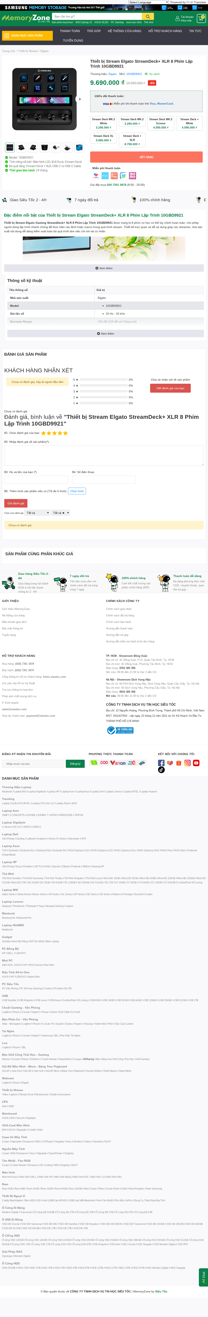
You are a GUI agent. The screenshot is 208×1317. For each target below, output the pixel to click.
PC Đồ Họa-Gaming (31, 988)
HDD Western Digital (157, 1267)
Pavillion (27, 866)
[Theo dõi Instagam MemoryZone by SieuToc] (187, 762)
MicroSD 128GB (166, 878)
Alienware (73, 838)
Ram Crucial (105, 1188)
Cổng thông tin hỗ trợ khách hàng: (34, 676)
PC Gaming (117, 22)
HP (3, 953)
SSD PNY (183, 1244)
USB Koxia (55, 1000)
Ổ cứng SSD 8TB (82, 1244)
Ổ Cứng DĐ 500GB (44, 1212)
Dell (61, 1011)
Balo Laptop (52, 941)
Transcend (26, 1212)
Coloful (32, 1129)
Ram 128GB (75, 1188)
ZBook (65, 866)
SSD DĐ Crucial (10, 1223)
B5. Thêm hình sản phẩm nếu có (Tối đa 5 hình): (44, 491)
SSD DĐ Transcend (134, 1223)
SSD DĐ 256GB (175, 1223)
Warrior (6, 1059)
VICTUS (39, 866)
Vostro (52, 838)
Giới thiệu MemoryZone (16, 608)
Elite (47, 866)
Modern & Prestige (122, 894)
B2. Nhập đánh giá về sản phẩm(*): (27, 441)
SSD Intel (115, 1244)
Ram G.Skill (120, 1188)
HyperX (36, 1011)
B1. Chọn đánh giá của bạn (21, 432)
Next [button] (79, 99)
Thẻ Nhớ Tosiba (53, 878)
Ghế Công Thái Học (123, 1059)
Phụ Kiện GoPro (123, 1200)
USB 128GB (149, 1000)
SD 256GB (83, 882)
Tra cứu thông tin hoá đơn (17, 689)
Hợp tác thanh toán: (28, 715)
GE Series (92, 894)
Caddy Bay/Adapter (12, 1200)
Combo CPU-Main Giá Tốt (57, 988)
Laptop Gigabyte (37, 791)
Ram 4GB (7, 1188)
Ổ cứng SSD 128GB (36, 1239)
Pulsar (45, 1011)
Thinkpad (31, 906)
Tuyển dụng (9, 634)
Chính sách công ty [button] (122, 601)
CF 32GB (132, 882)
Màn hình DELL (28, 1176)
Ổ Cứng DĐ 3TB (104, 1212)
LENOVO (21, 953)
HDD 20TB (138, 1267)
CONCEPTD (18, 815)
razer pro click (134, 22)
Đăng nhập (186, 20)
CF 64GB (144, 882)
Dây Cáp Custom (124, 1023)
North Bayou (110, 1070)
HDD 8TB (84, 1267)
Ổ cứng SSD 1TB (21, 1244)
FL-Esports (58, 1023)
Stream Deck (26, 1094)
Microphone (41, 1094)
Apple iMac (34, 976)
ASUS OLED (101, 22)
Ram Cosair (90, 1188)
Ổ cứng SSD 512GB (177, 1239)
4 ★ (75, 385)
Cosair (5, 1141)
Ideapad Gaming (55, 906)
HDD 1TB (22, 1267)
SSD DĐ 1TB (49, 1228)
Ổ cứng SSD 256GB (107, 1239)
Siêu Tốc (161, 1291)
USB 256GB (164, 1000)
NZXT (108, 1141)
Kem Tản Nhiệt (105, 1200)
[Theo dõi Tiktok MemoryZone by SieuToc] (161, 769)
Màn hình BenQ (63, 1176)
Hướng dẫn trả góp (117, 634)
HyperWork (65, 1059)
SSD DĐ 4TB (81, 1228)
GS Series (105, 894)
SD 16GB (33, 882)
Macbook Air (8, 917)
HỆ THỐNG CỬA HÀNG (124, 31)
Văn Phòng (8, 838)
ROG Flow (166, 850)
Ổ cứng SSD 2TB (41, 1244)
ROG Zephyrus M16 (148, 850)
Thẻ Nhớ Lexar (94, 878)
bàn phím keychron (62, 22)
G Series (61, 838)
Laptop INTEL (131, 791)
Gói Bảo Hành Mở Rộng (15, 941)
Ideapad (6, 906)
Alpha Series (9, 894)
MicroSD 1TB (19, 882)
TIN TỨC (195, 31)
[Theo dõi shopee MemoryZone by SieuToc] (179, 762)
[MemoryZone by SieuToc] (26, 18)
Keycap (89, 1023)
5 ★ (75, 379)
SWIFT (5, 815)
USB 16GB (108, 1000)
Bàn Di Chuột (73, 1011)
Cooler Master (49, 1059)
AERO (27, 826)
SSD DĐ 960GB (31, 1228)
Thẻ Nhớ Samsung (33, 878)
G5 (14, 826)
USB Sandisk (9, 1000)
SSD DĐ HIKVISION (111, 1223)
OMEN (86, 866)
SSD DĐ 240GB (155, 1223)
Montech (78, 1141)
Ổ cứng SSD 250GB (83, 1239)
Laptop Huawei (149, 791)
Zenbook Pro (59, 850)
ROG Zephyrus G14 (79, 850)
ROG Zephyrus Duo (125, 850)
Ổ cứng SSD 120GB (13, 1239)
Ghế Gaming (143, 1059)
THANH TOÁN (70, 31)
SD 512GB (96, 882)
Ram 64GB (61, 1188)
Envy (18, 866)
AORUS (36, 826)
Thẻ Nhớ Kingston (74, 878)
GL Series (66, 894)
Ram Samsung (154, 1188)
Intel (4, 1106)
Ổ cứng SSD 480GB (130, 1239)
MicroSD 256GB (186, 878)
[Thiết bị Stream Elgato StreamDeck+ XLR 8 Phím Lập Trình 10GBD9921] (44, 99)
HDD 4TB (59, 1267)
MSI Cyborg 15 (84, 22)
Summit (138, 894)
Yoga (41, 906)
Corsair (26, 1011)
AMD (11, 1106)
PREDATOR (66, 815)
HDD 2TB (35, 1267)
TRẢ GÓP (94, 31)
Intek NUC (7, 964)
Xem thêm (106, 268)
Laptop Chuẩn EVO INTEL (16, 803)
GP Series (79, 894)
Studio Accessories (60, 1094)
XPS (83, 838)
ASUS (18, 964)
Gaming (20, 838)
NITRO (53, 815)
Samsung (47, 1035)
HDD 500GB (8, 1267)
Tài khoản (187, 16)
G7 (20, 826)
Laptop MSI (20, 791)
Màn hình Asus (10, 1176)
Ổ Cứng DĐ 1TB (65, 1212)
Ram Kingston (136, 1188)
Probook (75, 866)
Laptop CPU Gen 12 (43, 803)
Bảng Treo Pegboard (73, 1070)
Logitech (6, 1011)
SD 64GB (57, 882)
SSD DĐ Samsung (31, 1223)
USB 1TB (193, 1000)
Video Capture (9, 1094)
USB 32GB (121, 1000)
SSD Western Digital (165, 1244)
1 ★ (75, 403)
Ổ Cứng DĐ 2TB (85, 1212)
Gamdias (98, 1141)
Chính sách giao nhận (119, 608)
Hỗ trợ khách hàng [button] (18, 655)
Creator (148, 894)
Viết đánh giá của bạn (170, 388)
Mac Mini (49, 964)
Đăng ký (75, 763)
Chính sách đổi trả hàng (120, 615)
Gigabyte (31, 1117)
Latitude (31, 838)
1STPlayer (47, 1141)
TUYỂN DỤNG (73, 40)
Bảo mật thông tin (12, 628)
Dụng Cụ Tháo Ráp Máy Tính (149, 1200)
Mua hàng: (18, 663)
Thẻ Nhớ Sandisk (11, 878)
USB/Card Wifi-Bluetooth (81, 1200)
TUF (4, 850)
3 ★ (75, 391)
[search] (148, 16)
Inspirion (41, 838)
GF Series (54, 894)
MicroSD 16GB (112, 878)
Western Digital (10, 1212)
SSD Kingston (100, 1244)
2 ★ (75, 397)
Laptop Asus (82, 791)
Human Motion (94, 1070)
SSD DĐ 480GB (194, 1223)
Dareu (69, 1023)
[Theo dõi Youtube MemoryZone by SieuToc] (196, 762)
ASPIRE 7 (42, 815)
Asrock (38, 964)
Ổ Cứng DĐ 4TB (124, 1212)
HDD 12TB (111, 1267)
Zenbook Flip (44, 850)
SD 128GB (70, 882)
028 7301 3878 (116, 184)
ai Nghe (76, 1035)
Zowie (54, 1011)
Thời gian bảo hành (22, 170)
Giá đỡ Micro (53, 1070)
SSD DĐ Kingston (89, 1223)
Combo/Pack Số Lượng (189, 882)
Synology (7, 1256)
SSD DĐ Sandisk (68, 1223)
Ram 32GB (47, 1188)
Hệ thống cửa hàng (13, 615)
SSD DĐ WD (50, 1223)
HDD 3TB (47, 1267)
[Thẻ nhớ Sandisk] (104, 7)
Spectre (56, 866)
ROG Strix (179, 850)
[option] (44, 99)
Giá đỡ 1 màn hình (12, 1070)
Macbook (7, 791)
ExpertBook (9, 854)
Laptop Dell (97, 791)
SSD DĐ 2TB (65, 1228)
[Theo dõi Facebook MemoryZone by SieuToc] (161, 762)
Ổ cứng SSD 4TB (61, 1244)
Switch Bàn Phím (104, 1023)
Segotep (59, 1141)
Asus (69, 1141)
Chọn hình (77, 491)
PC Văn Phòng (10, 988)
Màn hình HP (46, 1176)
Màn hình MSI (114, 1176)
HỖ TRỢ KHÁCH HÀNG (165, 31)
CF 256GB (169, 882)
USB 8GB (95, 1000)
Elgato (112, 74)
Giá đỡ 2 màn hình (34, 1070)
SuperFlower (56, 1153)
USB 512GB (179, 1000)
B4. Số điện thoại (83, 472)
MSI (31, 964)
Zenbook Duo (27, 850)
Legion (69, 906)
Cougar (77, 1059)
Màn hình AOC (81, 1176)
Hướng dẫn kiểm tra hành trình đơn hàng (130, 641)
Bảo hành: (18, 670)
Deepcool (28, 1141)
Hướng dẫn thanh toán (119, 628)
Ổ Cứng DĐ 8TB (143, 1212)
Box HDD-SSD (33, 1200)
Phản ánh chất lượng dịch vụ (19, 696)
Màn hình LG (98, 1176)
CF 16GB (120, 882)
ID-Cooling (46, 1165)
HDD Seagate (177, 1267)
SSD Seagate (144, 1244)
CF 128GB (156, 882)
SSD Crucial (128, 1244)
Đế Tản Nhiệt (37, 941)
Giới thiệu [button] (10, 601)
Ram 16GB (33, 1188)
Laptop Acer (67, 791)
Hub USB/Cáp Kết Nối (54, 1200)
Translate (200, 2)
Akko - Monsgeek (11, 1023)
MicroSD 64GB (148, 878)
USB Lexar (41, 1000)
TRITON (79, 815)
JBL (56, 1035)
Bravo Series (40, 894)
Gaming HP (98, 866)
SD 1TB (109, 882)
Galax (88, 1141)
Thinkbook (18, 906)
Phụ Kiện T (66, 1035)
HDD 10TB (97, 1267)
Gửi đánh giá (16, 503)
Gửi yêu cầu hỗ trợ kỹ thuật (18, 683)
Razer (16, 1011)
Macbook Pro (24, 917)
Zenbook (13, 850)
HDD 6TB (72, 1267)
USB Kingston (25, 1000)
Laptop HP (53, 791)
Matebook (7, 929)
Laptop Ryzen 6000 (66, 803)
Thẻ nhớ (148, 22)
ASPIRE (31, 815)
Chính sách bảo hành (118, 621)
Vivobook (192, 850)
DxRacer (35, 1059)
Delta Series (24, 894)
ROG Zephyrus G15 (102, 850)
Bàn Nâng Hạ (103, 1059)
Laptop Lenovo (114, 791)
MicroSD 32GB (130, 878)
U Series (6, 826)
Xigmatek (16, 1141)
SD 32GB (45, 882)
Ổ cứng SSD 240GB (60, 1239)
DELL (11, 953)
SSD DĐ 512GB (12, 1228)
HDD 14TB (124, 1267)
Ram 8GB (20, 1188)
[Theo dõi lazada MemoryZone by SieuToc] (170, 762)
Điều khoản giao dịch (14, 621)
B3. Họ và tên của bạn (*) (20, 472)
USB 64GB (135, 1000)
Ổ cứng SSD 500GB (154, 1239)
